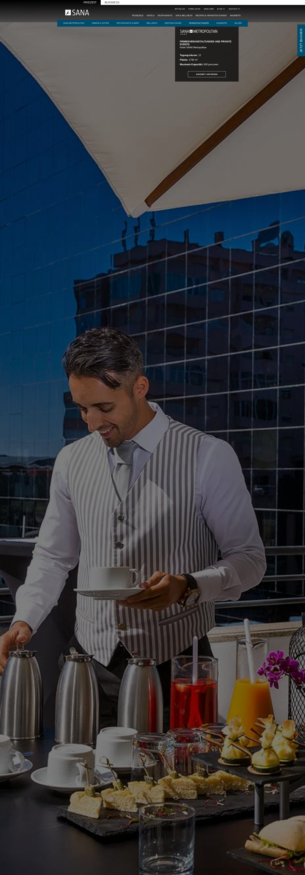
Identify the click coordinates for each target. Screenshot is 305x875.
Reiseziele (138, 15)
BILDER (238, 23)
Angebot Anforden (207, 74)
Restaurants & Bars (128, 23)
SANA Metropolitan (73, 23)
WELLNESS (151, 23)
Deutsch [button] (235, 8)
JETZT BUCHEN (301, 40)
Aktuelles (180, 9)
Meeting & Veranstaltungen (211, 15)
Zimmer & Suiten (100, 23)
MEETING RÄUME (173, 23)
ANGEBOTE (221, 23)
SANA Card (209, 9)
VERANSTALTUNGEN (199, 23)
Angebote (235, 15)
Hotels (151, 15)
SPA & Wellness (184, 15)
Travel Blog (194, 9)
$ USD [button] (221, 8)
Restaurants (165, 15)
